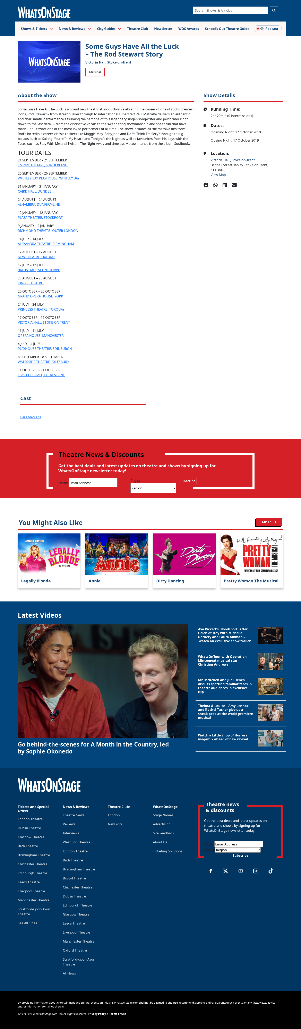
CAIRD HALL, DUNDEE (34, 191)
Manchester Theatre (33, 900)
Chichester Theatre (32, 864)
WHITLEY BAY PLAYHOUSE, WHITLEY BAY (48, 178)
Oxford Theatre (75, 950)
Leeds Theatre (29, 882)
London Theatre (30, 819)
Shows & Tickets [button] (34, 28)
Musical (95, 72)
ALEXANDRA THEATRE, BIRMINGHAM (46, 244)
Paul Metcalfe (30, 417)
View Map (218, 174)
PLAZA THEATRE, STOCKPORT (40, 217)
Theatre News (73, 815)
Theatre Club (137, 28)
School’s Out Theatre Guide (227, 28)
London (114, 815)
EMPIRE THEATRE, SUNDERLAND (43, 165)
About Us (160, 842)
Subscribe (187, 481)
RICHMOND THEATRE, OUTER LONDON (48, 230)
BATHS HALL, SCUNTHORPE (39, 270)
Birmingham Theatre (34, 855)
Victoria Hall (220, 160)
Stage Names (163, 815)
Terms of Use (117, 1014)
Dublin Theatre (29, 828)
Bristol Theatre (74, 878)
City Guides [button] (106, 28)
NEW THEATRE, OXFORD (36, 257)
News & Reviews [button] (72, 28)
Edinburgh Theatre (32, 873)
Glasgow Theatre (31, 837)
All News (69, 973)
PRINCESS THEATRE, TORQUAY (41, 309)
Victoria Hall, (95, 62)
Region (135, 480)
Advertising (162, 824)
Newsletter (163, 28)
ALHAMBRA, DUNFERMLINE (39, 204)
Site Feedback (163, 833)
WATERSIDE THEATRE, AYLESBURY (43, 362)
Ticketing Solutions (167, 851)
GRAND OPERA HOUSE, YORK (40, 296)
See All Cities (27, 923)
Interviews (71, 833)
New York (115, 824)
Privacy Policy (97, 1014)
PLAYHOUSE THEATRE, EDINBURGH (45, 348)
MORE (267, 522)
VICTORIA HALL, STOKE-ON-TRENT (44, 322)
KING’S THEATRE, (31, 283)
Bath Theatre (28, 846)
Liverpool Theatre (31, 891)
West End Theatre (76, 842)
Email (63, 483)
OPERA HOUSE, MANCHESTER (41, 335)
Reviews (69, 824)
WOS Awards (188, 28)
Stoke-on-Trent (119, 62)
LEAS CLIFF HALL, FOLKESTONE (41, 375)
